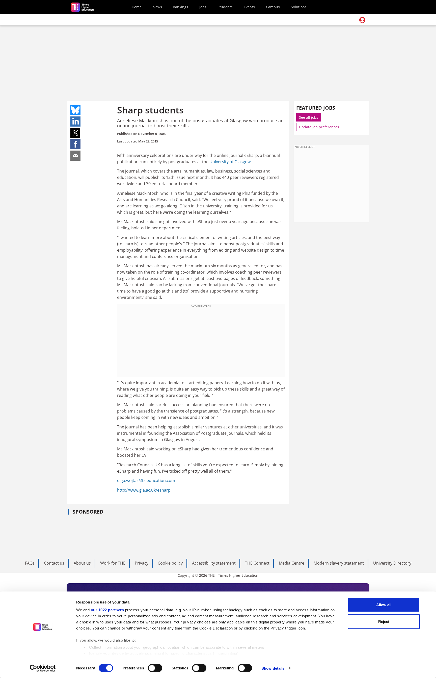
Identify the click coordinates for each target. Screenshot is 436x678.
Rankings (180, 7)
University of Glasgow (230, 161)
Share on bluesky (75, 110)
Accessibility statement (214, 563)
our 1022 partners (107, 610)
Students (225, 7)
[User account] (362, 20)
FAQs (30, 563)
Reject (383, 621)
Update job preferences (319, 127)
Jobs (202, 7)
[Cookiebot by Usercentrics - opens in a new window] (43, 668)
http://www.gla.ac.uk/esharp (144, 490)
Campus (273, 7)
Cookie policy (170, 563)
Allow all (383, 605)
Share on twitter (75, 133)
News (157, 7)
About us (82, 563)
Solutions (299, 7)
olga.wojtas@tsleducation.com (146, 480)
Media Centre (291, 563)
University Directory (392, 563)
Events (249, 7)
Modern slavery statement (339, 563)
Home (137, 7)
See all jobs (308, 117)
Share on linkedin (75, 121)
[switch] (155, 668)
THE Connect (257, 563)
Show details (272, 668)
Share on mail (75, 156)
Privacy (141, 563)
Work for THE (112, 563)
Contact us (54, 563)
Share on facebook (75, 144)
